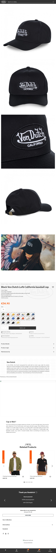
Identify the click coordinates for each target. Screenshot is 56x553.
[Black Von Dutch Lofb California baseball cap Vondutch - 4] (28, 223)
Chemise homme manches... (10, 476)
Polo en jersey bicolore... (36, 476)
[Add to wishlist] (53, 287)
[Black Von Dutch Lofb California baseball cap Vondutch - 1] (28, 57)
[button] (51, 500)
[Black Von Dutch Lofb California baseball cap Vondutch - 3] (28, 167)
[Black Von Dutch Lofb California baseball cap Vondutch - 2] (28, 112)
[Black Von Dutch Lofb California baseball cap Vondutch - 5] (28, 278)
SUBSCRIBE (28, 515)
